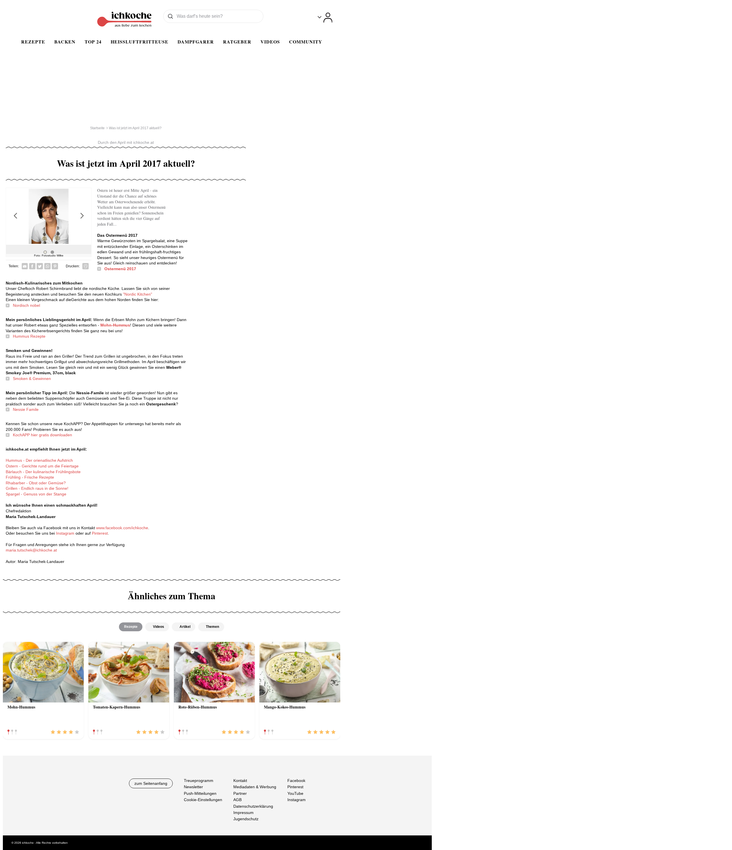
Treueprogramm (198, 780)
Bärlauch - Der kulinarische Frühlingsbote (43, 471)
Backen (64, 41)
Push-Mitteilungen (200, 793)
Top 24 (93, 41)
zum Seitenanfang (150, 783)
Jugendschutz (245, 819)
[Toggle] (325, 18)
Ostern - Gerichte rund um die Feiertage (42, 466)
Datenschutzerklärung (253, 806)
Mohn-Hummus (115, 325)
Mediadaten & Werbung (254, 787)
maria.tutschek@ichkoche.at (31, 550)
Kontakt (240, 780)
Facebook (296, 780)
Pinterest (100, 533)
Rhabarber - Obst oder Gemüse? (36, 483)
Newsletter (193, 787)
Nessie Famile (26, 409)
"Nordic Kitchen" (137, 294)
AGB (237, 799)
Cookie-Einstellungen (203, 800)
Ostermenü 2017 (120, 268)
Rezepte (33, 41)
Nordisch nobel (26, 305)
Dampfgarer (196, 41)
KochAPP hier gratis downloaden (42, 435)
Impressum (243, 812)
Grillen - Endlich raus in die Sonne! (37, 488)
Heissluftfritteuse (139, 41)
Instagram (65, 533)
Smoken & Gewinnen (32, 378)
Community (305, 41)
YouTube (295, 793)
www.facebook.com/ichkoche (122, 527)
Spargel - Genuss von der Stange (36, 494)
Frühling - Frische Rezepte (30, 477)
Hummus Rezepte (29, 336)
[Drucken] (85, 266)
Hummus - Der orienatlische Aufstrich (39, 460)
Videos (270, 41)
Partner (240, 793)
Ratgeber (237, 41)
